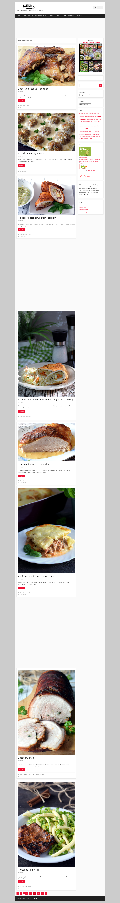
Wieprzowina (26, 105)
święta (90, 138)
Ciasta (18, 15)
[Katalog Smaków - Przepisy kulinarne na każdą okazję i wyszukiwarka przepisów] (90, 161)
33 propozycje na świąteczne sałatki (90, 42)
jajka (97, 119)
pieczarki (88, 131)
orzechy (96, 129)
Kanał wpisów (82, 207)
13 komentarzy (23, 107)
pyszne (89, 134)
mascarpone (82, 126)
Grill (21, 886)
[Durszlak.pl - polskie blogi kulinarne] (83, 157)
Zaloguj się (82, 205)
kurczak (81, 124)
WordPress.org (83, 212)
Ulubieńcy (79, 15)
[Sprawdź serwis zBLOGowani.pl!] (90, 170)
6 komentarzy (23, 776)
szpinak (83, 136)
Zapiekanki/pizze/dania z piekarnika (45, 170)
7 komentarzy (23, 482)
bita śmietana (86, 113)
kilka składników (84, 122)
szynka (86, 136)
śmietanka (81, 138)
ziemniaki (93, 136)
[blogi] (81, 163)
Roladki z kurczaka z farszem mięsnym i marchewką (45, 399)
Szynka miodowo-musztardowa (34, 464)
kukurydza (97, 122)
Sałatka (95, 134)
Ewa (22, 91)
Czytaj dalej (21, 100)
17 (42, 893)
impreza (93, 119)
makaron (88, 124)
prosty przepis (83, 134)
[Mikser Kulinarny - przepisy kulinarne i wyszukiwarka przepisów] (85, 155)
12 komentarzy (23, 417)
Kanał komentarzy (83, 209)
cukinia (97, 113)
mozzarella (95, 126)
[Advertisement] (52, 28)
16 (38, 893)
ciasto (95, 113)
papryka (82, 131)
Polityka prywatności (69, 15)
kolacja (92, 121)
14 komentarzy (23, 171)
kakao (100, 119)
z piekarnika (98, 136)
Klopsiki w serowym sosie (31, 153)
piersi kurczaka (95, 131)
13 (26, 893)
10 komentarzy (23, 888)
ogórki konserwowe (91, 129)
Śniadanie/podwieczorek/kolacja (30, 774)
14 (30, 893)
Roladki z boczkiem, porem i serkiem (37, 217)
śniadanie (86, 138)
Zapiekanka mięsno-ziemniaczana (36, 576)
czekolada (81, 116)
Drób (21, 234)
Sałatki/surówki (27, 15)
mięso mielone (88, 126)
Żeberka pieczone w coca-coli (33, 88)
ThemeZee (34, 898)
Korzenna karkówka (28, 869)
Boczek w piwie (26, 757)
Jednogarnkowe (23, 170)
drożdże (95, 116)
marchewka (93, 124)
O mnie (57, 15)
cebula (92, 113)
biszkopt (81, 113)
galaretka (89, 119)
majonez (84, 124)
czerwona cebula (89, 116)
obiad (86, 129)
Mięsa (50, 15)
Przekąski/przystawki (40, 15)
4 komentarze (23, 236)
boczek (89, 113)
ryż (91, 134)
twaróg (89, 136)
